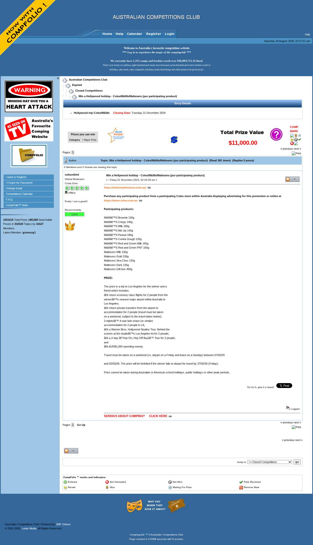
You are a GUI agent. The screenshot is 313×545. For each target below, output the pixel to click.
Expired (77, 85)
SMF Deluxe (63, 524)
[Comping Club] (156, 512)
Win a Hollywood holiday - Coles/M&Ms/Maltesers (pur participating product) (127, 96)
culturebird (72, 174)
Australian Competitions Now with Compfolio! (28, 28)
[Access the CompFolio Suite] (29, 166)
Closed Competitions (89, 90)
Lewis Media (29, 528)
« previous (286, 148)
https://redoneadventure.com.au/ (125, 187)
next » (297, 148)
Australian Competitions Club (88, 79)
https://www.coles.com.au (121, 200)
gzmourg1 (29, 232)
